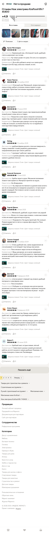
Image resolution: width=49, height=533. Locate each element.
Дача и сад (6, 466)
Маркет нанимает (8, 498)
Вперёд (17, 378)
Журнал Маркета (8, 501)
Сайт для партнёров (9, 417)
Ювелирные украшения (10, 487)
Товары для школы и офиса (12, 472)
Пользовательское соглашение (13, 492)
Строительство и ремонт (11, 481)
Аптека (4, 457)
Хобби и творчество (9, 463)
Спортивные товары (9, 475)
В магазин (8, 530)
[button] (6, 33)
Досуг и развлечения (9, 435)
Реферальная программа (11, 426)
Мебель (4, 438)
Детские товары (8, 484)
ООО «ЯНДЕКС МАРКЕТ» (17, 506)
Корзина (41, 530)
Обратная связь (7, 495)
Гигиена (5, 444)
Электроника (6, 448)
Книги (4, 469)
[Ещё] (45, 49)
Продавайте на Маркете (10, 411)
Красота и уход (7, 460)
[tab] (6, 33)
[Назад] (3, 4)
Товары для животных (10, 478)
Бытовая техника (8, 441)
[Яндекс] (18, 509)
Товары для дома (8, 454)
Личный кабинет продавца (11, 408)
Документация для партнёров (13, 414)
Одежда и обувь (8, 451)
